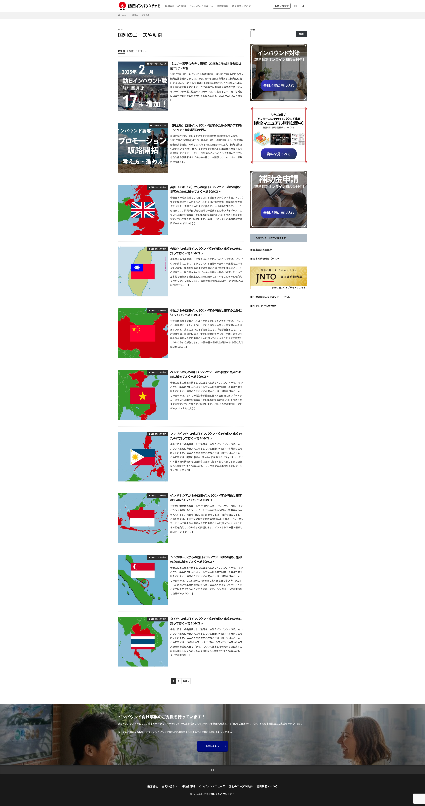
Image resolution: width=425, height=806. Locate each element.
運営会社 (152, 786)
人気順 (130, 51)
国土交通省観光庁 (262, 249)
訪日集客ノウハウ (241, 5)
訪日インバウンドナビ (223, 794)
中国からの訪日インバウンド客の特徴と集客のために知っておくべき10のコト (206, 313)
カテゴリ (139, 51)
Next (185, 681)
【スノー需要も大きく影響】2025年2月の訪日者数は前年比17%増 (205, 66)
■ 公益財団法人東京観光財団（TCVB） (271, 297)
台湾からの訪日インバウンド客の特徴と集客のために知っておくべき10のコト (206, 251)
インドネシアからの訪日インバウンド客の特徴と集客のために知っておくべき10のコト (206, 498)
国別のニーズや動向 (175, 5)
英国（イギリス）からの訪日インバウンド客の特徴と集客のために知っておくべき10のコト (206, 189)
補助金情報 (222, 5)
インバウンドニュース (201, 5)
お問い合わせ (282, 5)
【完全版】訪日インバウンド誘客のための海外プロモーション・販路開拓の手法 (206, 128)
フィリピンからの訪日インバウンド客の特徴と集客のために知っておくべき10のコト (206, 436)
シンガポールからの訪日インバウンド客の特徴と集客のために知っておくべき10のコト (206, 559)
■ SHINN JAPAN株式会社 (263, 306)
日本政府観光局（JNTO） (266, 258)
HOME (124, 15)
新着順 (121, 51)
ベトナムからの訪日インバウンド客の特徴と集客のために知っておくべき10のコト (206, 374)
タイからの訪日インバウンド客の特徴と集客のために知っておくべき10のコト (206, 621)
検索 (252, 29)
